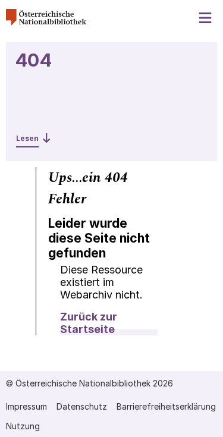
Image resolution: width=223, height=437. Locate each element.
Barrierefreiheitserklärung (166, 406)
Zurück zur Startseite (88, 322)
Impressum (26, 406)
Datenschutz (81, 406)
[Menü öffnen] (205, 18)
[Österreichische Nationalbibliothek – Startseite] (46, 22)
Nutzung (23, 426)
